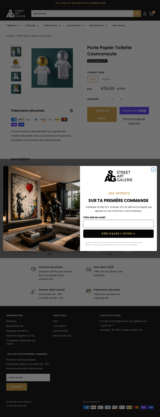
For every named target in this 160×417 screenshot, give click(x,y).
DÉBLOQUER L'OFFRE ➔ (118, 233)
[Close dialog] (153, 169)
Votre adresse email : (94, 217)
